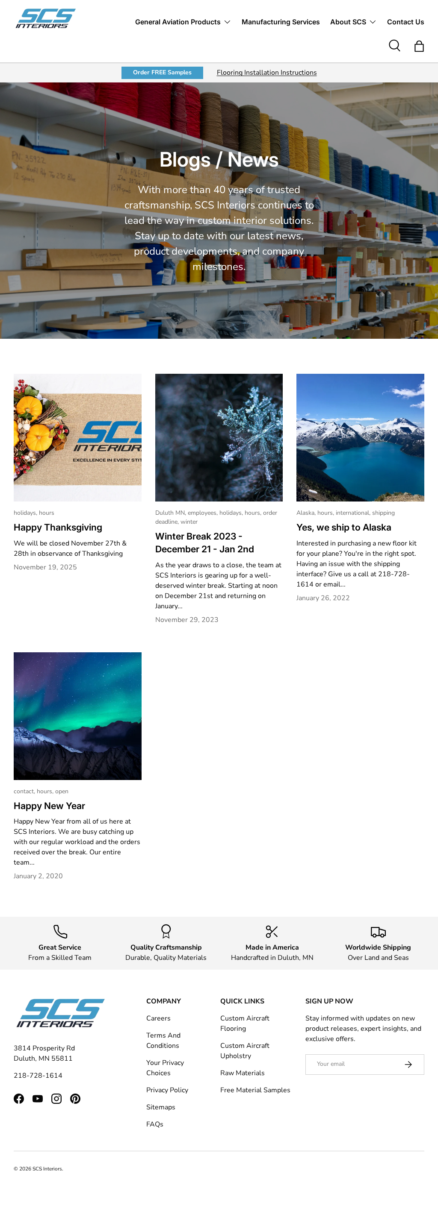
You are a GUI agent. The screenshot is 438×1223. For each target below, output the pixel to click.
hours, (254, 513)
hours (46, 513)
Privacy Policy (167, 1090)
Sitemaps (160, 1107)
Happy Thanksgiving (58, 527)
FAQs (154, 1124)
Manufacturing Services (281, 22)
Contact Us (405, 22)
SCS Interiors (47, 1168)
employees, (203, 513)
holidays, (26, 513)
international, (354, 513)
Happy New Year (49, 805)
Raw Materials (242, 1073)
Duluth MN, (171, 513)
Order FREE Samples (162, 72)
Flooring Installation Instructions (267, 72)
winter (189, 522)
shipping (383, 513)
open (61, 791)
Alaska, (306, 513)
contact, (25, 791)
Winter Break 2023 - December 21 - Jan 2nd (204, 542)
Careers (158, 1018)
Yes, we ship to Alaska (343, 527)
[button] (419, 46)
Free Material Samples (255, 1090)
